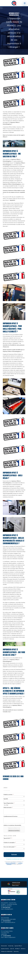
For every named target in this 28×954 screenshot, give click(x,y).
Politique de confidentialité (6, 951)
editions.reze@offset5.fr (9, 937)
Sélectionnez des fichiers (14, 830)
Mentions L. (23, 948)
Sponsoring (16, 951)
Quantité (6, 799)
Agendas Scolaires (5, 948)
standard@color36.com (9, 922)
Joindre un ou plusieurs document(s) (12, 825)
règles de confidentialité (10, 863)
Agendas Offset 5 (18, 945)
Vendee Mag (10, 945)
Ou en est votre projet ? (10, 847)
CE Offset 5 (17, 948)
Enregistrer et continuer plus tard (14, 859)
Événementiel (4, 945)
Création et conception (10, 842)
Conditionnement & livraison (10, 816)
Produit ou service (8, 794)
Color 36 (12, 948)
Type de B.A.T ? (8, 838)
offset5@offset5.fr (8, 909)
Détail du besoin (8, 807)
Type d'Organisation (9, 803)
